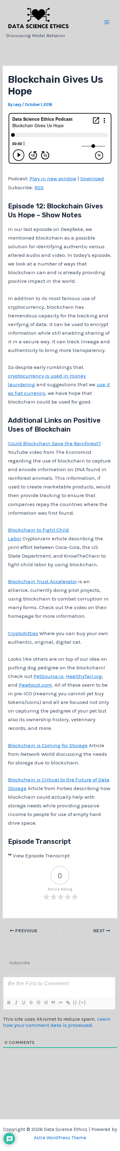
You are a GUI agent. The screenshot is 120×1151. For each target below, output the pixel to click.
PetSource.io (48, 676)
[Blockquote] (53, 1002)
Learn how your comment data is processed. (57, 1022)
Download (92, 178)
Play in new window (53, 178)
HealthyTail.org (84, 676)
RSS (39, 187)
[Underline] (23, 1002)
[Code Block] (60, 1002)
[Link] (67, 1002)
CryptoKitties (23, 633)
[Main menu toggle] (107, 22)
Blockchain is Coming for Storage (48, 745)
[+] (82, 1002)
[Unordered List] (45, 1002)
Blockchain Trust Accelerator (42, 581)
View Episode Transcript (41, 855)
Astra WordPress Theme (60, 1138)
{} (75, 1002)
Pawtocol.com (35, 685)
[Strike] (30, 1002)
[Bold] (8, 1002)
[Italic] (16, 1002)
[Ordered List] (38, 1002)
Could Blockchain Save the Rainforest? (54, 443)
